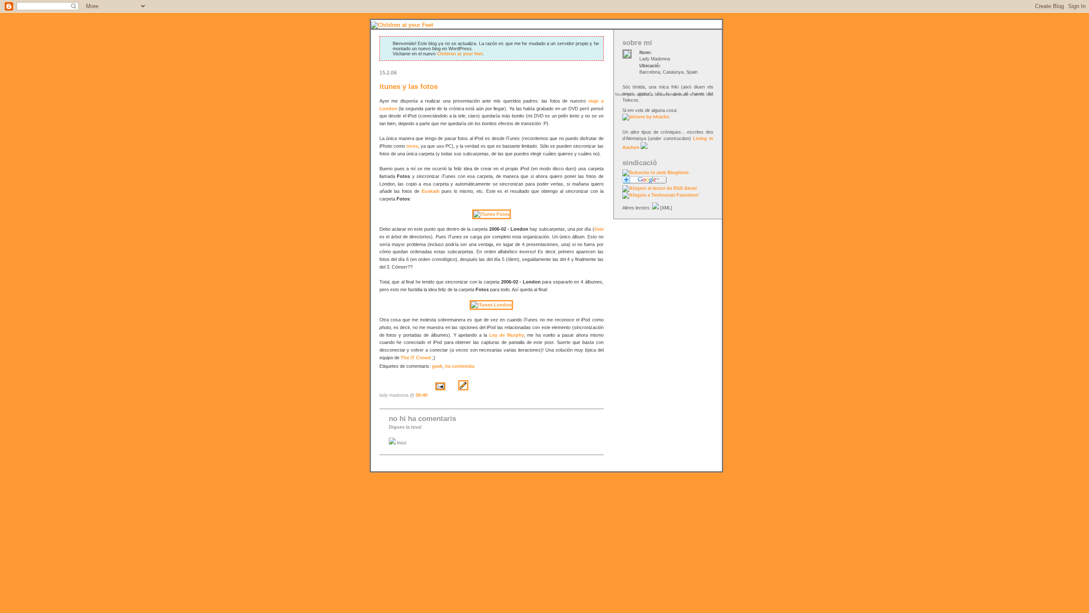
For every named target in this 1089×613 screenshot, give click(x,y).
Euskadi (430, 191)
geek (437, 366)
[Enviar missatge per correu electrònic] (440, 395)
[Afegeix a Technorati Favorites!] (660, 195)
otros (412, 146)
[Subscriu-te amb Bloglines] (655, 172)
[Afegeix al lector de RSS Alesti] (659, 188)
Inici (401, 442)
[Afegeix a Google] (644, 181)
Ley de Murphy (506, 335)
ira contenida (459, 366)
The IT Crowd (416, 357)
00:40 (422, 395)
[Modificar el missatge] (463, 395)
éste (599, 229)
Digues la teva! (405, 427)
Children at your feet (460, 53)
